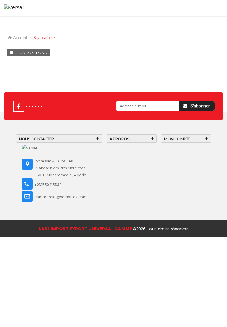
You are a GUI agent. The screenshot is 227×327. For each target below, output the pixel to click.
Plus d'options (30, 52)
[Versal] (29, 147)
